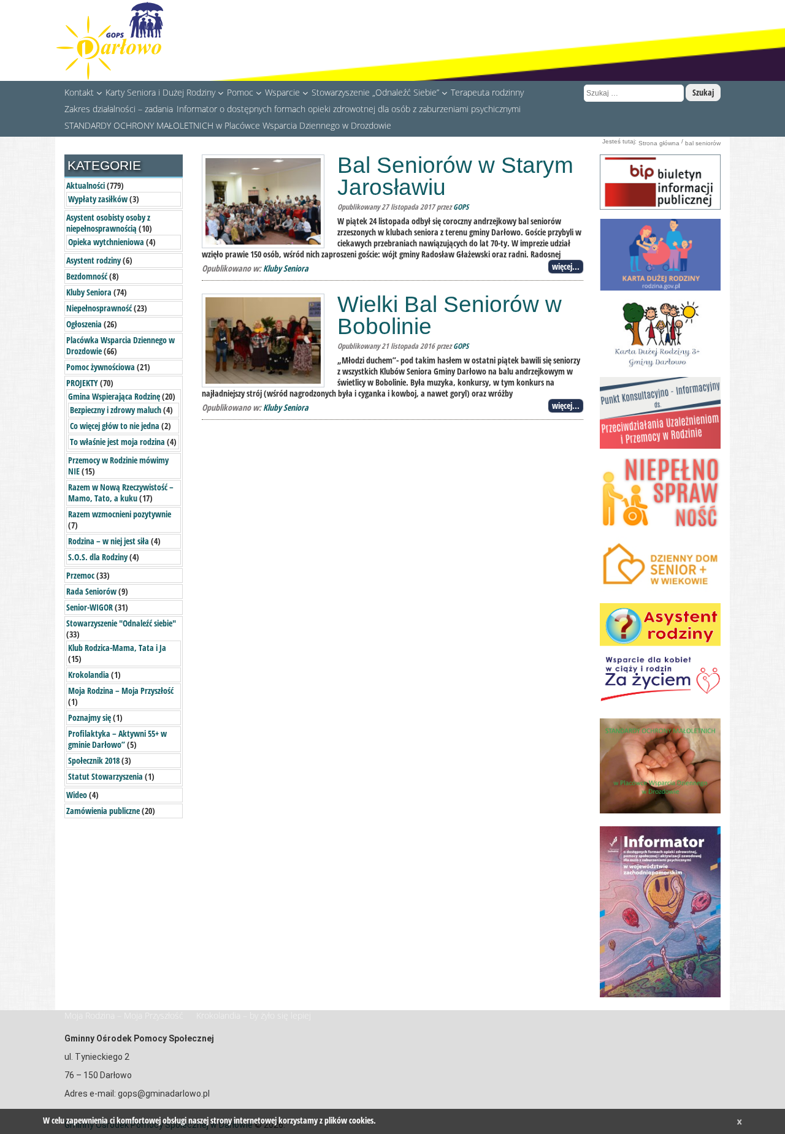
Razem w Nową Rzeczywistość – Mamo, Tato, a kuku (121, 492)
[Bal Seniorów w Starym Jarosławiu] (263, 201)
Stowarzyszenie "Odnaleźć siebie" (121, 623)
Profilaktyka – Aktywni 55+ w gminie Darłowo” (117, 739)
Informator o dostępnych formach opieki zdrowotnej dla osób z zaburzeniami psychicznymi (349, 108)
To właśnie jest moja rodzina (117, 441)
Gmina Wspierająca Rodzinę (114, 396)
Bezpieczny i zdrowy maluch (115, 410)
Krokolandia (88, 674)
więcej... (566, 266)
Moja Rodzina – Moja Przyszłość (121, 690)
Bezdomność (86, 276)
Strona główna (659, 143)
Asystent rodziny (93, 260)
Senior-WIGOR (89, 607)
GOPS (461, 207)
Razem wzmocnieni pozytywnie (119, 514)
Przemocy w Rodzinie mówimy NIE (118, 465)
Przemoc (80, 575)
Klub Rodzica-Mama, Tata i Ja (117, 647)
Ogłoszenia (84, 324)
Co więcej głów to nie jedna (114, 426)
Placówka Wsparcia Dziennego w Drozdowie (120, 345)
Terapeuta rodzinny (487, 91)
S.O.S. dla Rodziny (98, 557)
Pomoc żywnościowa (100, 367)
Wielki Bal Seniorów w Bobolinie (449, 315)
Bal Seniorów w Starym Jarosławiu (455, 176)
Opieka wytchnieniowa (106, 242)
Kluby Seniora (285, 268)
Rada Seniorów (91, 591)
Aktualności (85, 185)
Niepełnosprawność (99, 308)
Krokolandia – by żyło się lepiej (253, 1015)
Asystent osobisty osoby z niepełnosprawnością (108, 222)
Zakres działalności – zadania (118, 108)
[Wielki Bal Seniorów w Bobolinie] (263, 340)
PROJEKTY (82, 383)
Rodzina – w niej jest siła (108, 541)
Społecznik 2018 (94, 760)
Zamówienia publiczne (103, 810)
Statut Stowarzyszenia (105, 776)
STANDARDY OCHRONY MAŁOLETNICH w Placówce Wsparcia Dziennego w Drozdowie (227, 125)
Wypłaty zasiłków (98, 199)
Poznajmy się (89, 717)
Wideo (76, 795)
